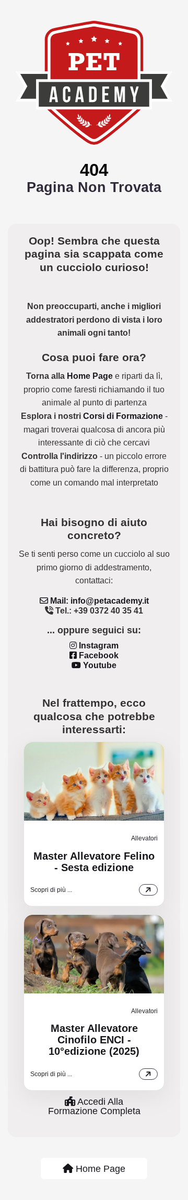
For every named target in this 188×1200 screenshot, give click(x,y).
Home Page (90, 376)
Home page (99, 1169)
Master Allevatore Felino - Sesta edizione (94, 861)
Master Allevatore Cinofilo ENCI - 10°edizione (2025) (94, 1040)
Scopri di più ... (51, 889)
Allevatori (144, 838)
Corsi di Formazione (123, 416)
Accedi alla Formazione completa (94, 1106)
